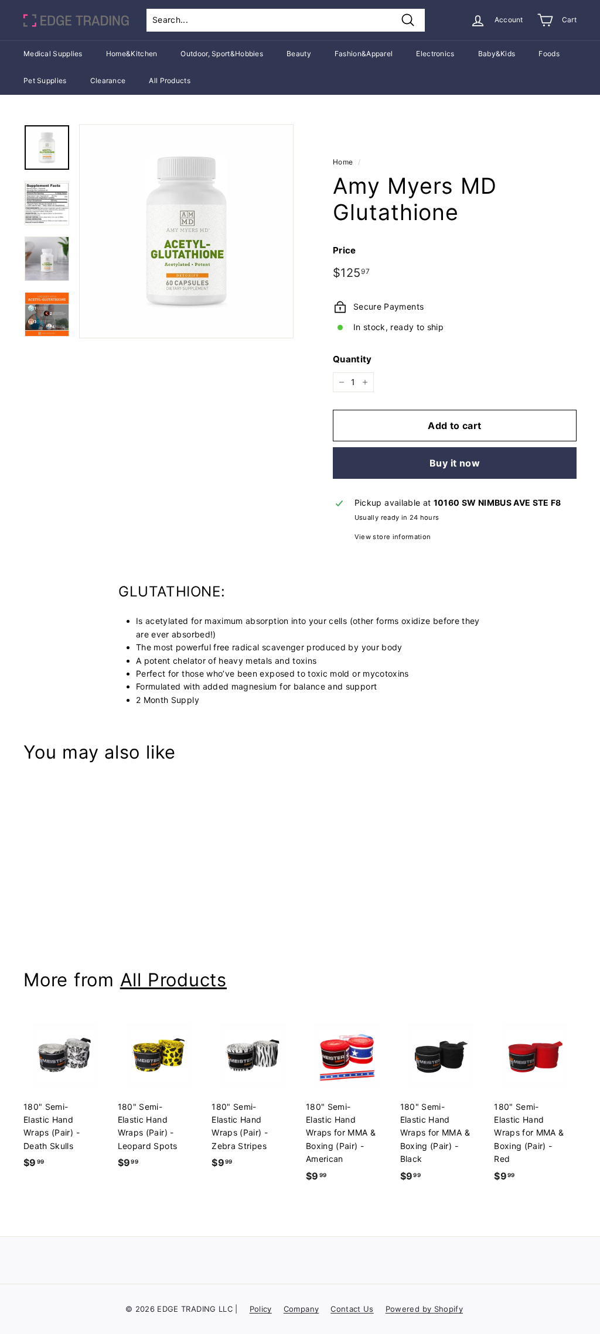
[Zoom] (186, 231)
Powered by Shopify (424, 1309)
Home (343, 161)
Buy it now (454, 463)
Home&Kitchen (132, 53)
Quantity (352, 359)
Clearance (108, 80)
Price (344, 250)
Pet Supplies (45, 80)
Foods (549, 53)
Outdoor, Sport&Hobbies (221, 53)
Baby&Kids (497, 53)
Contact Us (352, 1309)
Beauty (299, 53)
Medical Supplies (53, 53)
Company (301, 1309)
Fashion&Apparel (364, 53)
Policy (261, 1309)
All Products (169, 80)
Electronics (435, 53)
